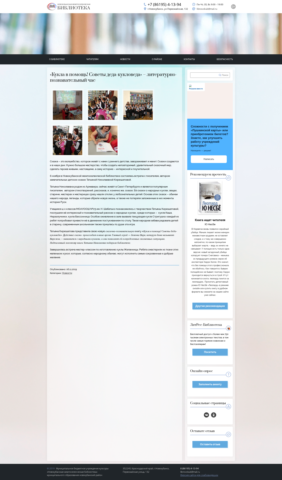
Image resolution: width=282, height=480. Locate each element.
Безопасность (225, 59)
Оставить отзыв (210, 444)
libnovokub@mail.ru (207, 8)
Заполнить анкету (210, 384)
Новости (125, 59)
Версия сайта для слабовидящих (199, 475)
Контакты (189, 59)
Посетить (210, 352)
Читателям (92, 59)
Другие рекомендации (210, 305)
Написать (209, 159)
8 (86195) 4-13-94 (189, 468)
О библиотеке (57, 59)
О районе (157, 59)
